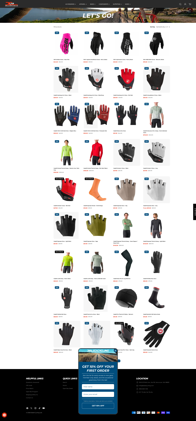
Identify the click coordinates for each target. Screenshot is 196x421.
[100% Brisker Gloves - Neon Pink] (67, 43)
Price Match (29, 388)
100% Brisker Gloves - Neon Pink (61, 59)
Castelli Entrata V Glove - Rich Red (62, 205)
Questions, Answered (32, 382)
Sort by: (152, 27)
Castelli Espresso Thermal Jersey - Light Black (154, 241)
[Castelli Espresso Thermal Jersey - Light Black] (156, 225)
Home (65, 385)
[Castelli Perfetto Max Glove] (156, 262)
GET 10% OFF (98, 406)
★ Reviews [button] (195, 212)
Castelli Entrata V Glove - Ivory (150, 168)
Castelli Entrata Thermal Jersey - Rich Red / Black (95, 168)
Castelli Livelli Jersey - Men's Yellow (62, 278)
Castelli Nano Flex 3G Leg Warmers (121, 278)
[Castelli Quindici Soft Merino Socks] (156, 298)
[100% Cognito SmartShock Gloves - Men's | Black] (97, 43)
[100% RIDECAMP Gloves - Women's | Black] (156, 43)
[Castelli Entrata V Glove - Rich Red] (67, 189)
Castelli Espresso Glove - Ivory (150, 205)
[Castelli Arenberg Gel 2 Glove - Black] (67, 79)
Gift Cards (29, 385)
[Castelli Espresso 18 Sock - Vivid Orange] (97, 189)
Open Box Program (32, 391)
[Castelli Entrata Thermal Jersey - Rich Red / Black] (97, 152)
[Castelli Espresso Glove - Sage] (97, 225)
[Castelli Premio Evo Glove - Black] (97, 298)
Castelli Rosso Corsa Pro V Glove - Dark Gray (123, 349)
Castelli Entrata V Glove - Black (120, 168)
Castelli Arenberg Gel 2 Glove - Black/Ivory (94, 95)
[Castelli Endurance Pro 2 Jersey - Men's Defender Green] (156, 115)
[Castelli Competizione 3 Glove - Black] (156, 79)
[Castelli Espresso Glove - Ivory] (156, 189)
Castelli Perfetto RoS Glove (60, 314)
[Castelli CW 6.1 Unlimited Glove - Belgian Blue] (67, 115)
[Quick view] (78, 33)
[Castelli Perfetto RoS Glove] (67, 298)
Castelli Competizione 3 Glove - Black (152, 95)
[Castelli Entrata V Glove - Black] (126, 152)
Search (65, 382)
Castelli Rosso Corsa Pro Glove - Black (63, 349)
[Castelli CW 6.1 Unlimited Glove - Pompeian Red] (97, 115)
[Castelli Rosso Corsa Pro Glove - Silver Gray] (97, 334)
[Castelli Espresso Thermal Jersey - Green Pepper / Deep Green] (126, 225)
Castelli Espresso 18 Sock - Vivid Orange (93, 205)
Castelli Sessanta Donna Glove (150, 349)
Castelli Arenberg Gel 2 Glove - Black (62, 95)
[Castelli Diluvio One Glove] (126, 115)
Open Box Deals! (68, 388)
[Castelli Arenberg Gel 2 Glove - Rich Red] (126, 79)
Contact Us (29, 398)
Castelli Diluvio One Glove (119, 130)
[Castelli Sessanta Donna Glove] (156, 334)
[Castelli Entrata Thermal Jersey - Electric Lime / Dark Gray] (67, 152)
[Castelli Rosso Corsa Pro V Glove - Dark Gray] (126, 334)
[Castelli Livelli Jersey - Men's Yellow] (67, 262)
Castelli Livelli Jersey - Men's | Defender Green (95, 278)
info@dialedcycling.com (146, 385)
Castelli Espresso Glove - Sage (91, 241)
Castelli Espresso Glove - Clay (120, 205)
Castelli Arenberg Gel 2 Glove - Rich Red (123, 95)
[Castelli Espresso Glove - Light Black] (67, 225)
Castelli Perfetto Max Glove (149, 278)
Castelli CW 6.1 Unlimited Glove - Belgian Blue (65, 130)
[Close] (115, 350)
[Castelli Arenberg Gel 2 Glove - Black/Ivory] (97, 79)
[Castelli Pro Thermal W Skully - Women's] (126, 298)
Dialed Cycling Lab (36, 412)
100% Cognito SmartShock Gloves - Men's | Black (95, 59)
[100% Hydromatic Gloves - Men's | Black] (126, 43)
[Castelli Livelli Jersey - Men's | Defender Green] (97, 262)
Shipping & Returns (32, 394)
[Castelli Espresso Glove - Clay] (126, 189)
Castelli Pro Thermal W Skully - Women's (123, 314)
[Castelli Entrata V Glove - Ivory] (156, 152)
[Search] (180, 4)
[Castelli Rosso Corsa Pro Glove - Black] (67, 334)
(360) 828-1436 (143, 389)
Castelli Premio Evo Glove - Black (92, 314)
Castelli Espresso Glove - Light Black (62, 241)
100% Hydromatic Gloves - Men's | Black (123, 59)
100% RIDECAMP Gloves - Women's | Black (153, 59)
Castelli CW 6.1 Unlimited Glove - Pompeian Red (95, 130)
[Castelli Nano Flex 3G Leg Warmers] (126, 262)
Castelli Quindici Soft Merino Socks (151, 314)
